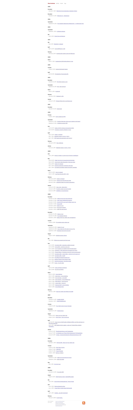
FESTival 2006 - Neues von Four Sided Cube (65, 342)
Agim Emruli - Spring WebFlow (61, 276)
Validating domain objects (61, 235)
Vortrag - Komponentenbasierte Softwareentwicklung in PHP (68, 334)
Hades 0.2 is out (61, 227)
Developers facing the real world (63, 230)
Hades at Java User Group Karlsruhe (64, 198)
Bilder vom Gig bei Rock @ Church (64, 357)
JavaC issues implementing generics (64, 200)
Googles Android (60, 299)
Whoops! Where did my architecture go (64, 101)
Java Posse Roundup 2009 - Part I (62, 174)
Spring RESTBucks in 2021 (60, 48)
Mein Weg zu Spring (60, 347)
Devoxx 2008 (59, 203)
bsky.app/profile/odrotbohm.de (60, 404)
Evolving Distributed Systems (62, 69)
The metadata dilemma (62, 215)
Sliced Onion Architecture (60, 36)
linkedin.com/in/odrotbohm (60, 403)
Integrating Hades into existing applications (65, 182)
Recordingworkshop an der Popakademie (64, 331)
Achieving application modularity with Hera (64, 165)
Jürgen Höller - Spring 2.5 (60, 283)
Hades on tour (60, 214)
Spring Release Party (59, 286)
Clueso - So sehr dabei (59, 263)
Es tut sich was (57, 364)
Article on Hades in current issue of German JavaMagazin (66, 155)
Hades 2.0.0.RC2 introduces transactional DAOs (64, 128)
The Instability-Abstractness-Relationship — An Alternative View (70, 23)
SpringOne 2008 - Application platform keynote (64, 245)
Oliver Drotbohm (51, 3)
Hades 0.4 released (60, 178)
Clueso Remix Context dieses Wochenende (63, 388)
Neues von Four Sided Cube (61, 315)
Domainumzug (60, 310)
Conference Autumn (61, 31)
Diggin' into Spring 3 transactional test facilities (64, 160)
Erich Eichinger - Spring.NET (61, 277)
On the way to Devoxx (61, 207)
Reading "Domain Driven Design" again (63, 259)
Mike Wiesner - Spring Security (61, 281)
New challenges (60, 143)
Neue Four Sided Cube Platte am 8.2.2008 (64, 291)
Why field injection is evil (62, 81)
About (61, 3)
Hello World (59, 108)
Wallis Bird (58, 349)
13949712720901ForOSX (61, 301)
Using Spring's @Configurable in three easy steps (65, 162)
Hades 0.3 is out (60, 205)
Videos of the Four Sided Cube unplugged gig (66, 217)
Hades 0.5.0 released (59, 163)
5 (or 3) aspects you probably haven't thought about (65, 248)
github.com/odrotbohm (59, 402)
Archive (57, 3)
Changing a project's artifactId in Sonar (63, 129)
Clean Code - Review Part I (61, 187)
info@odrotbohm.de (58, 405)
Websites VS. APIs (60, 96)
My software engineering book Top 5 (62, 257)
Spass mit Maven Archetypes (61, 267)
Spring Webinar (59, 274)
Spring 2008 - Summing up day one (62, 246)
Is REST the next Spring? (62, 209)
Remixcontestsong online (60, 386)
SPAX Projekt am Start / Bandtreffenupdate (65, 376)
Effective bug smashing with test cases (62, 240)
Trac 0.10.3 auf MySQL (59, 269)
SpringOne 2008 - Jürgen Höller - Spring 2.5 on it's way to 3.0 (67, 254)
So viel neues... (60, 397)
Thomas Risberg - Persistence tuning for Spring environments (67, 252)
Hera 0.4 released (59, 172)
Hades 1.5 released (58, 134)
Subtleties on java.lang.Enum (62, 190)
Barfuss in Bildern (59, 352)
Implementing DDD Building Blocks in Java (64, 61)
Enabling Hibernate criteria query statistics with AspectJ (68, 121)
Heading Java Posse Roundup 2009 (64, 180)
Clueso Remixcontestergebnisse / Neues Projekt (64, 381)
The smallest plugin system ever (62, 222)
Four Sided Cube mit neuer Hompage (63, 306)
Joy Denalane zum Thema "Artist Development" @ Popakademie (69, 333)
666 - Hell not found (61, 86)
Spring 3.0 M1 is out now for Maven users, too (66, 202)
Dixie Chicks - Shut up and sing (62, 317)
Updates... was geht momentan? (61, 393)
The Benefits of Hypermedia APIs (61, 74)
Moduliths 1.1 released (58, 44)
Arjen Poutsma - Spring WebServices (62, 279)
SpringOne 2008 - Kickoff (60, 255)
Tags (65, 3)
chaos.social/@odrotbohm (59, 401)
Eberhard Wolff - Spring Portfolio (62, 285)
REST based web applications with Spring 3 (63, 138)
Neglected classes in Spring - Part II (63, 147)
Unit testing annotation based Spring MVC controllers (66, 167)
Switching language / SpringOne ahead (63, 261)
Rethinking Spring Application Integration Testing (67, 11)
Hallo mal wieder (60, 359)
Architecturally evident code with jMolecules (66, 53)
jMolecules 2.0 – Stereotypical (63, 15)
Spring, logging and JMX (60, 116)
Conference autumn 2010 (62, 123)
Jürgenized (57, 91)
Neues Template (59, 351)
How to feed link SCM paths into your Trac (66, 229)
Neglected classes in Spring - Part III (61, 136)
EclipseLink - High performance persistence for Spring (66, 250)
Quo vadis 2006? (60, 372)
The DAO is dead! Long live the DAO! (63, 189)
